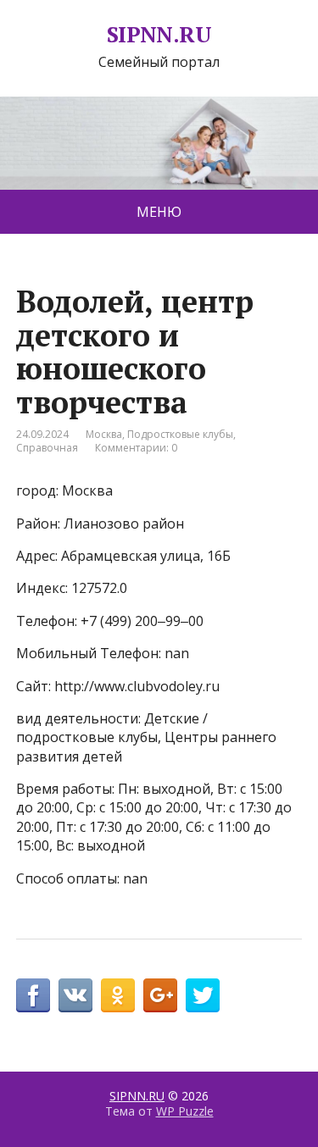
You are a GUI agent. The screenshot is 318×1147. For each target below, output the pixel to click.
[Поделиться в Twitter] (203, 995)
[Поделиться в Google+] (160, 995)
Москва (104, 434)
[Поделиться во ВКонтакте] (75, 995)
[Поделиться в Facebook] (33, 995)
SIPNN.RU (159, 34)
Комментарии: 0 (136, 448)
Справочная (47, 448)
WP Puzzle (185, 1111)
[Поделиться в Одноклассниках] (118, 995)
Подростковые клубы (180, 434)
